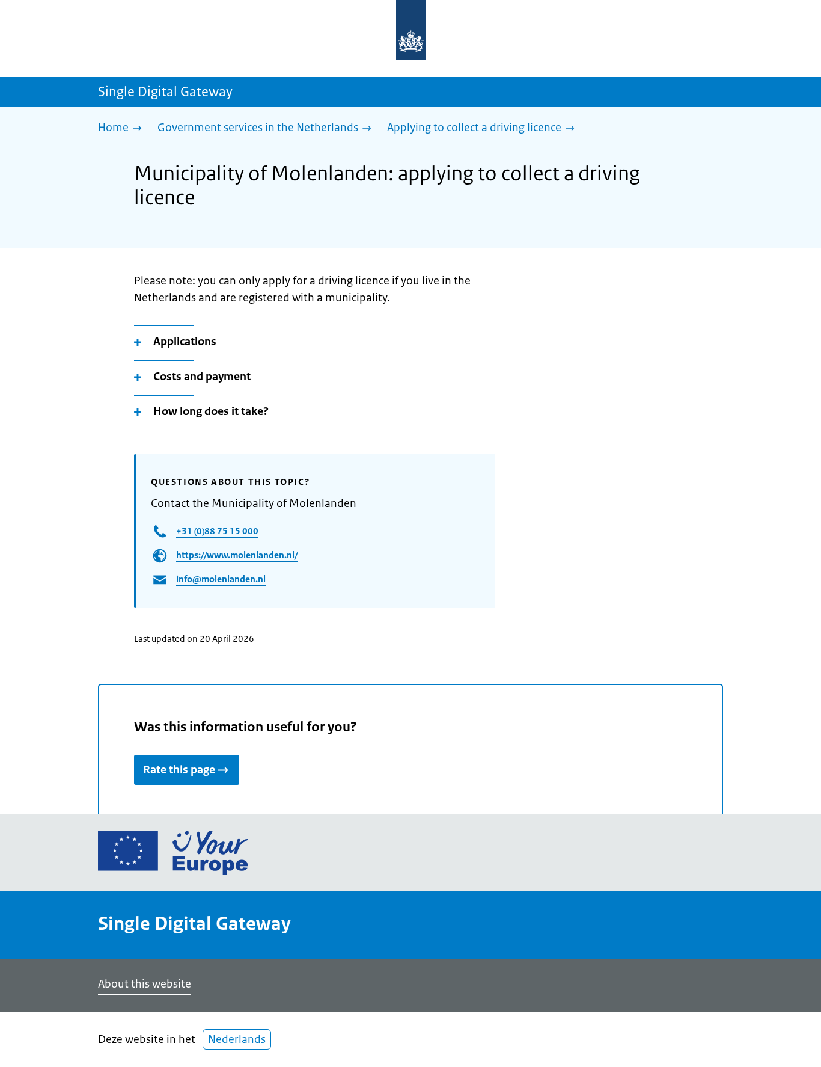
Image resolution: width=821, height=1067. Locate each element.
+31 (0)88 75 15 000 (217, 531)
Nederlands (237, 1039)
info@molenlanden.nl (221, 579)
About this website (144, 984)
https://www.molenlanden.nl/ (237, 555)
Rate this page (179, 770)
